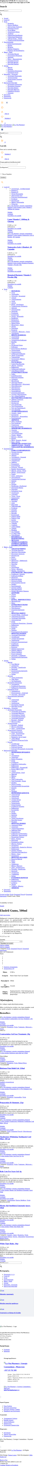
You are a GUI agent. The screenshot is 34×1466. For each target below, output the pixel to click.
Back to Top (3, 1460)
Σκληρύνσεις (15, 855)
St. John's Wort (15, 533)
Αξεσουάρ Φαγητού (17, 550)
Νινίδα (13, 628)
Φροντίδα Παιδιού (18, 633)
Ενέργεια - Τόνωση (17, 467)
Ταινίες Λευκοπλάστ (17, 355)
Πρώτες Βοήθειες (18, 335)
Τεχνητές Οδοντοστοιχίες (19, 394)
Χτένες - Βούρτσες (17, 569)
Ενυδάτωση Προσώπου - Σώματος (21, 623)
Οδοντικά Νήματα (16, 382)
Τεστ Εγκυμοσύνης (17, 406)
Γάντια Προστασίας (17, 194)
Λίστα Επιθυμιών (9, 1422)
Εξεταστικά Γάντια (17, 345)
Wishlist (7, 118)
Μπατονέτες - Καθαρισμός (19, 560)
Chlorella (14, 523)
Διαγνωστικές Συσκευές (21, 398)
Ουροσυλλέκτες (16, 352)
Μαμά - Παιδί (8, 1281)
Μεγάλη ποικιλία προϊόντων (9, 1303)
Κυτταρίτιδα (15, 810)
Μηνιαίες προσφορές (7, 1294)
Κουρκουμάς (15, 515)
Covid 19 (6, 1276)
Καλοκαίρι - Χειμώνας (10, 1284)
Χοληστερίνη (15, 498)
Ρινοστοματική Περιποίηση (19, 632)
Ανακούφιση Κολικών (18, 616)
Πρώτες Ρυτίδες (16, 784)
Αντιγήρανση (15, 755)
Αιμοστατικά (15, 337)
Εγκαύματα (14, 313)
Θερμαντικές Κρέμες (17, 837)
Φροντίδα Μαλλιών (19, 857)
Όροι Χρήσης (8, 1406)
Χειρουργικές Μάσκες (18, 359)
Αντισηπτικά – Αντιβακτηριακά (20, 189)
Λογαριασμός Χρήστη (10, 1418)
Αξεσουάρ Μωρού (18, 549)
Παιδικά (13, 481)
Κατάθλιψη (14, 318)
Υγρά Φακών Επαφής (17, 370)
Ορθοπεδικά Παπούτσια (21, 443)
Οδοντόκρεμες (15, 387)
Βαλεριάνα (14, 504)
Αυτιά (13, 301)
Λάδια (13, 862)
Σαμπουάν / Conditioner (18, 655)
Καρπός (13, 438)
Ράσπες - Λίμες (15, 854)
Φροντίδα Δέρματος (17, 426)
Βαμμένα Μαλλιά (16, 859)
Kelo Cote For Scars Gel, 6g (11, 1171)
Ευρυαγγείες (15, 315)
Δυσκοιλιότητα (15, 309)
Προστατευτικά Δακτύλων (19, 852)
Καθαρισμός (15, 367)
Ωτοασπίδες (15, 360)
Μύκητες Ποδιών (16, 844)
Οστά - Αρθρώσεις (17, 476)
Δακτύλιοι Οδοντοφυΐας (18, 552)
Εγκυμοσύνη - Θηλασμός (22, 572)
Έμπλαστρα (14, 415)
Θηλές (13, 557)
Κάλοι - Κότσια (16, 839)
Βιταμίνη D (14, 192)
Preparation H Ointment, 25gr (12, 1103)
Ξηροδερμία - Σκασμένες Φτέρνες (21, 847)
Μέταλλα (15, 540)
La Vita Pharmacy (16, 1450)
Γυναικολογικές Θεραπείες (19, 306)
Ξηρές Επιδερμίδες (17, 779)
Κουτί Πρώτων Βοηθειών (19, 348)
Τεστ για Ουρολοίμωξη (18, 408)
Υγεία (11, 894)
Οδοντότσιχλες (15, 389)
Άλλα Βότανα (15, 535)
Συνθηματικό (4, 167)
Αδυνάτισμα (15, 454)
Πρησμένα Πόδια (16, 581)
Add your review (5, 915)
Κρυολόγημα (15, 321)
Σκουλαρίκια (15, 567)
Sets (12, 754)
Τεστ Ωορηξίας (15, 409)
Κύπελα (13, 559)
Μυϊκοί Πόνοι (15, 323)
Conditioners (15, 874)
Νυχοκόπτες (15, 845)
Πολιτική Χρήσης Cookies (12, 1409)
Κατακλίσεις (15, 320)
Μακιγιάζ (14, 774)
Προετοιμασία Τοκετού (18, 582)
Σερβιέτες (14, 883)
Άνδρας (6, 1283)
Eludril (2, 906)
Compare (2, 1465)
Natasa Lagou (12, 1455)
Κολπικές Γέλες (16, 881)
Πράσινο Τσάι (15, 518)
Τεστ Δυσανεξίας (16, 404)
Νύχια (13, 811)
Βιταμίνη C (14, 190)
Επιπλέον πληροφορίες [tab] (11, 967)
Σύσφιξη (13, 788)
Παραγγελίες (8, 1423)
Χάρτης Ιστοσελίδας (10, 1434)
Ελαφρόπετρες (15, 832)
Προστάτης (14, 328)
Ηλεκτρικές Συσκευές (18, 554)
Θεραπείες (15, 291)
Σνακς (13, 598)
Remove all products (12, 1465)
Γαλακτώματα (15, 803)
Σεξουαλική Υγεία (16, 491)
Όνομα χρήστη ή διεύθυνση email (10, 162)
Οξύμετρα (14, 204)
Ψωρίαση (14, 791)
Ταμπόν (13, 884)
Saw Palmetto (15, 532)
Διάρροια (14, 308)
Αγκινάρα (14, 501)
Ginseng (13, 528)
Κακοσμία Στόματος (17, 377)
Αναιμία (13, 298)
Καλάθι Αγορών (8, 1420)
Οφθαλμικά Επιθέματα (18, 354)
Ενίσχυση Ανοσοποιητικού (19, 197)
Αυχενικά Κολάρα (16, 433)
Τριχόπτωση (15, 493)
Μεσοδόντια (15, 381)
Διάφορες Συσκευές (17, 399)
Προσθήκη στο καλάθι (7, 943)
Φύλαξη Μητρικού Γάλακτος (20, 591)
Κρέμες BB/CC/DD (17, 769)
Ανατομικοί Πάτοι (16, 825)
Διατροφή (15, 593)
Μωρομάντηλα (15, 601)
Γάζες (13, 343)
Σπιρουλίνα (14, 521)
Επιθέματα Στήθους (17, 576)
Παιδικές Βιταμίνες (19, 545)
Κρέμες (13, 596)
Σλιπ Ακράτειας (16, 423)
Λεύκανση (14, 379)
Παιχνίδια (14, 564)
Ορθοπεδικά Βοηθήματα (21, 428)
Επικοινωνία (7, 1436)
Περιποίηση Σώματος (20, 793)
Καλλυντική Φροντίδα (10, 1286)
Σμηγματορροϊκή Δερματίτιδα (20, 786)
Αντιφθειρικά (15, 637)
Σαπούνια (14, 815)
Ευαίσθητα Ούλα (16, 376)
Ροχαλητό (14, 330)
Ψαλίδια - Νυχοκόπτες (18, 571)
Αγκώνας (14, 430)
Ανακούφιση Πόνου (19, 411)
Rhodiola (14, 530)
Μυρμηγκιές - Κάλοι (17, 325)
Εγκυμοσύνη (15, 464)
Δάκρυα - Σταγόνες (17, 365)
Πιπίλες (13, 565)
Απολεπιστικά (15, 794)
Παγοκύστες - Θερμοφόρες (19, 416)
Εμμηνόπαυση (15, 465)
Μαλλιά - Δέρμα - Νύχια (18, 471)
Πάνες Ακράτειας (16, 421)
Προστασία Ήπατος (17, 487)
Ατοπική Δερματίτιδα (17, 638)
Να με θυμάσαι (7, 174)
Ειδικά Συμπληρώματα (20, 450)
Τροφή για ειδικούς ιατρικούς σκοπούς (19, 542)
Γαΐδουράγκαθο (16, 506)
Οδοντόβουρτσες (16, 386)
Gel (12, 611)
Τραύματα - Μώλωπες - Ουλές (20, 331)
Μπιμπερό (14, 562)
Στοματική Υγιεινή (19, 372)
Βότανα (14, 499)
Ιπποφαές (14, 510)
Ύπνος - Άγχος (15, 496)
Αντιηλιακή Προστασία (18, 618)
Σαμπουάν (14, 871)
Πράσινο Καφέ (15, 516)
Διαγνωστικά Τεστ (16, 195)
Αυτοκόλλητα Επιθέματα (18, 340)
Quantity (2, 939)
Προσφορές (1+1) (9, 1274)
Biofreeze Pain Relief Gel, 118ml (12, 1068)
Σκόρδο (13, 520)
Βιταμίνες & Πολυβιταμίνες (17, 537)
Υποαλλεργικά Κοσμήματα (22, 447)
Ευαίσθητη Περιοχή (19, 878)
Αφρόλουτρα (15, 640)
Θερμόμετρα (15, 200)
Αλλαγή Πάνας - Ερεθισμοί (19, 615)
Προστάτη (14, 489)
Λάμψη (13, 771)
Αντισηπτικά (15, 338)
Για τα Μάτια (16, 362)
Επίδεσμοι (14, 347)
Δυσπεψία (14, 311)
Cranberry (14, 525)
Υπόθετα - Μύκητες (17, 886)
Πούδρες (14, 630)
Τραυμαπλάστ (15, 357)
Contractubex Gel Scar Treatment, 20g (15, 1034)
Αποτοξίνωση (15, 460)
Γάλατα (13, 594)
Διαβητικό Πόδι (16, 830)
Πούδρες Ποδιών (16, 850)
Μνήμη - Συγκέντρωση (18, 472)
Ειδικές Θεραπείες (16, 759)
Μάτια (13, 777)
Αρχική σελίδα (4, 894)
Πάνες (13, 603)
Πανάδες (14, 783)
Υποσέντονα (15, 425)
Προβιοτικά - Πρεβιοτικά (18, 486)
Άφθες (13, 374)
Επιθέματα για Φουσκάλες (19, 833)
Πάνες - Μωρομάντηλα (21, 599)
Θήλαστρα (14, 577)
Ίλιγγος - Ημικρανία (17, 316)
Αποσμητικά (15, 796)
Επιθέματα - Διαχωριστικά (19, 835)
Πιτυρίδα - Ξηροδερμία (18, 869)
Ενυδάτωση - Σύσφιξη (18, 574)
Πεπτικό (13, 484)
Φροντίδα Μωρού (18, 613)
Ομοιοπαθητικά (16, 391)
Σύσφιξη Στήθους (16, 588)
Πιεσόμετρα (15, 403)
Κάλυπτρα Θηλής (16, 579)
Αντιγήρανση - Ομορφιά (18, 457)
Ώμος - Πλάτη (15, 442)
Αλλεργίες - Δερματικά (18, 296)
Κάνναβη (14, 513)
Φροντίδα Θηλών (16, 589)
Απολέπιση (14, 757)
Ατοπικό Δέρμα (16, 800)
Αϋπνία (13, 303)
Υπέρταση (14, 494)
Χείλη (13, 789)
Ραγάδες (13, 584)
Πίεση (13, 482)
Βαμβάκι (14, 342)
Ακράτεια (15, 420)
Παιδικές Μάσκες (16, 650)
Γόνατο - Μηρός (16, 435)
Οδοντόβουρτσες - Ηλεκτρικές (20, 384)
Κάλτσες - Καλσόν (17, 437)
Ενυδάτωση (14, 643)
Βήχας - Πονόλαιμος (17, 304)
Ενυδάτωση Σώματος (17, 806)
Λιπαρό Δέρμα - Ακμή (18, 772)
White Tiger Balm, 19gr (9, 1244)
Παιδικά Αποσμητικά (17, 649)
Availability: (3, 903)
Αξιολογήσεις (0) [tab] (9, 968)
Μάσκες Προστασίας (17, 202)
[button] (14, 215)
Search (2, 10)
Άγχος (13, 292)
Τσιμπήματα (15, 333)
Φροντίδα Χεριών (16, 820)
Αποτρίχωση (15, 798)
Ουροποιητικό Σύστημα (18, 479)
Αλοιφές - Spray (16, 413)
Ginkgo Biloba (15, 526)
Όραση (13, 474)
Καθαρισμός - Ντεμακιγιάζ (19, 767)
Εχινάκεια (14, 199)
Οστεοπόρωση (15, 477)
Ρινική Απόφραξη (16, 654)
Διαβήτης (14, 462)
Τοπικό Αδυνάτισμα (17, 818)
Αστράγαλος (15, 432)
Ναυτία (13, 326)
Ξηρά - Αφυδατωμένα (17, 867)
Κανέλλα (14, 511)
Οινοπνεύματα (15, 350)
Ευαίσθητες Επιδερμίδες (18, 764)
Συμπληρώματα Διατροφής (19, 657)
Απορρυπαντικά (16, 620)
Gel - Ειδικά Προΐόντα (18, 396)
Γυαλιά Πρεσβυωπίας (17, 364)
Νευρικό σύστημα (16, 452)
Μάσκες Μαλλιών (16, 866)
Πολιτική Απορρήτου (10, 1408)
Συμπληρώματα (16, 418)
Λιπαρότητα (15, 864)
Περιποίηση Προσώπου (20, 752)
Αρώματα (15, 888)
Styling (13, 659)
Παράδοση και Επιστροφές (12, 1411)
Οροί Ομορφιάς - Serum (18, 781)
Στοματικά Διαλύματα (17, 393)
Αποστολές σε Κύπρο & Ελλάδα (10, 1313)
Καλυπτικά (14, 840)
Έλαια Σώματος (16, 805)
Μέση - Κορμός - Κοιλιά (18, 440)
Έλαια (13, 621)
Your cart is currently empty (8, 149)
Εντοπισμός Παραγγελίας (11, 1425)
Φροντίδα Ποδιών (18, 823)
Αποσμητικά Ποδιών (17, 828)
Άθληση (13, 455)
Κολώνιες (14, 627)
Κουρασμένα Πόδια (17, 842)
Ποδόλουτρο (15, 849)
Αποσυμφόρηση (16, 299)
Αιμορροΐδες (15, 294)
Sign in (6, 113)
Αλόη (13, 503)
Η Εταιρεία (7, 1432)
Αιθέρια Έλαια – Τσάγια (20, 445)
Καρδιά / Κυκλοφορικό (18, 469)
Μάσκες (13, 776)
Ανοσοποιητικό (15, 459)
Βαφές (13, 861)
